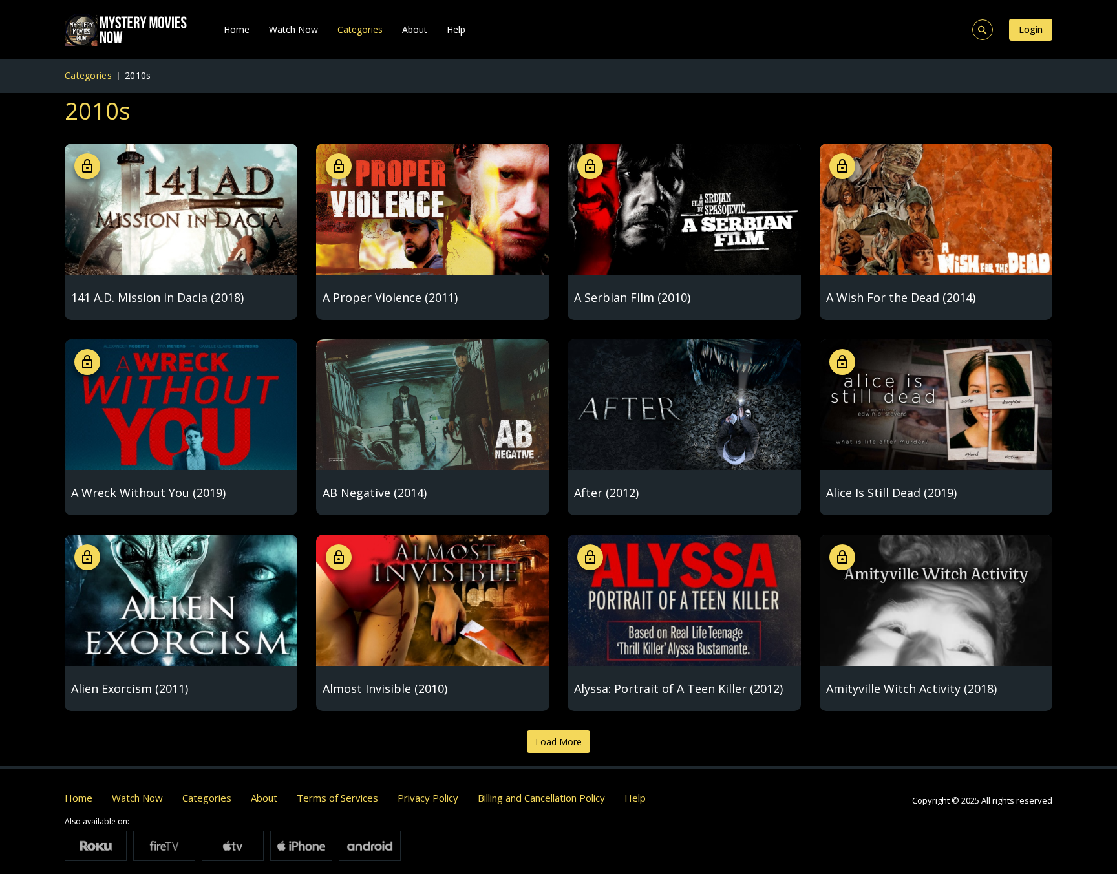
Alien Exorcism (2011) (129, 688)
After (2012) (606, 492)
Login (1031, 29)
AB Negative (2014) (375, 492)
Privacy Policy (428, 797)
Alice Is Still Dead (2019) (891, 492)
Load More (558, 742)
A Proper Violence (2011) (390, 297)
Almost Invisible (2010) (385, 688)
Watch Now (293, 29)
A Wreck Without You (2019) (148, 492)
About (414, 29)
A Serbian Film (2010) (632, 297)
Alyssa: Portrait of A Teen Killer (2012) (678, 688)
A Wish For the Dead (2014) (900, 297)
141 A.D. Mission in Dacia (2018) (157, 297)
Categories (360, 29)
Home (237, 29)
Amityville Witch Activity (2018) (911, 688)
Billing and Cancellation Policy (541, 797)
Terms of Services (337, 797)
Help (456, 29)
